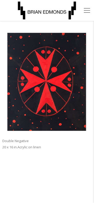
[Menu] (87, 10)
